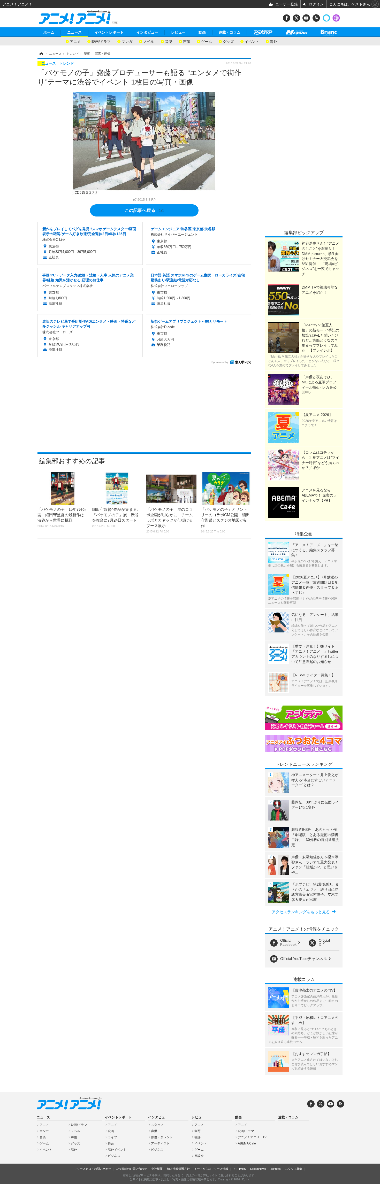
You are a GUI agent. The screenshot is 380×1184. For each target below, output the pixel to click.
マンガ (126, 41)
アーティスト (160, 1143)
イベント (252, 41)
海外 (273, 41)
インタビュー (147, 32)
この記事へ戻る (144, 210)
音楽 (168, 41)
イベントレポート (109, 32)
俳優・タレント (162, 1137)
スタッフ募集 (293, 1168)
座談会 (199, 1156)
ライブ (112, 1137)
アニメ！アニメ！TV (252, 1137)
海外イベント (117, 1149)
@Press (275, 1168)
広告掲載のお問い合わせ (131, 1168)
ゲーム (206, 41)
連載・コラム (229, 32)
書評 (197, 1137)
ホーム (48, 32)
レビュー (178, 32)
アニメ (75, 41)
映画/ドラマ (101, 41)
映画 (111, 1131)
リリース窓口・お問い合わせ (92, 1168)
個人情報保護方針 (178, 1168)
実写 (197, 1131)
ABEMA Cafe (247, 1143)
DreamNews (258, 1168)
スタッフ (157, 1125)
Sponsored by (219, 362)
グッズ (228, 41)
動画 (202, 32)
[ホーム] (40, 54)
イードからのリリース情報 (211, 1168)
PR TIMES (239, 1168)
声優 (186, 41)
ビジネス (114, 1156)
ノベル (148, 41)
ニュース (74, 32)
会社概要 (157, 1168)
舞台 (111, 1143)
